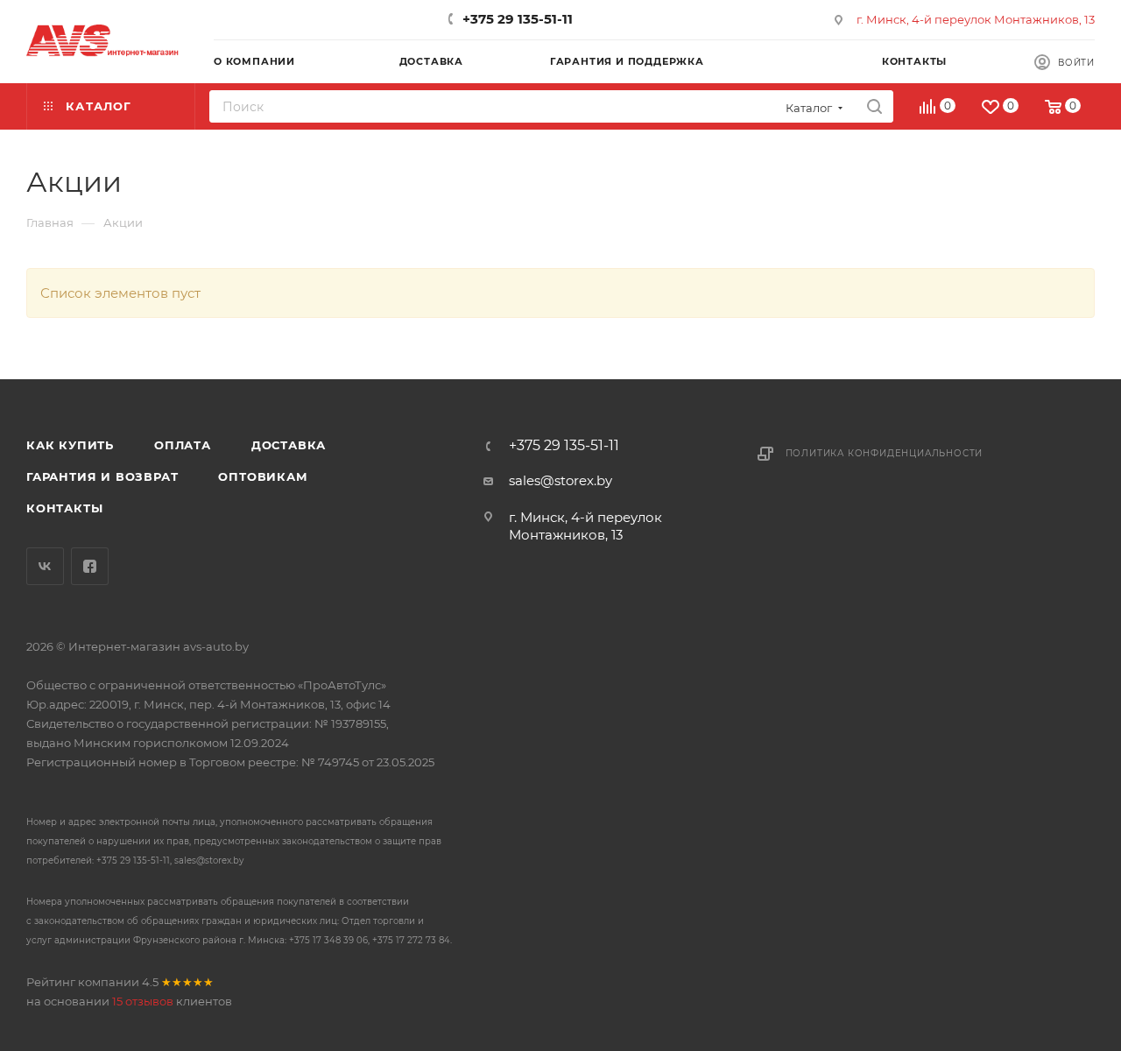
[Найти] (874, 106)
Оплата (182, 445)
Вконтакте (45, 566)
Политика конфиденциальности (885, 453)
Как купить (70, 445)
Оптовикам (262, 476)
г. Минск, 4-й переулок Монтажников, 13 (976, 19)
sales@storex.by (560, 480)
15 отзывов (142, 1001)
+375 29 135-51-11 (517, 19)
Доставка (288, 445)
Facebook (90, 566)
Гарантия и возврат (102, 476)
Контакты (64, 508)
